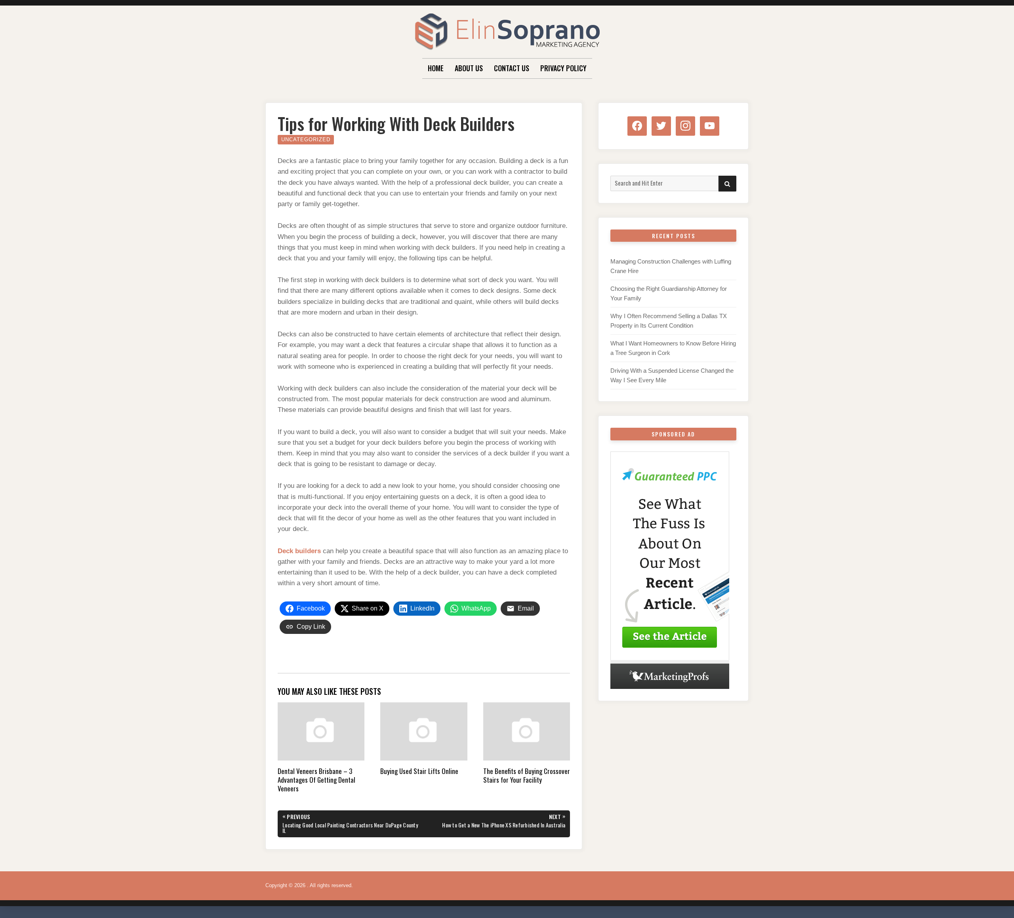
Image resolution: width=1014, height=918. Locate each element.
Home (436, 68)
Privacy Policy (563, 68)
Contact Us (511, 68)
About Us (469, 68)
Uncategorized (305, 139)
